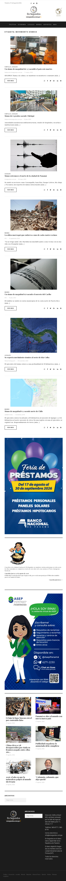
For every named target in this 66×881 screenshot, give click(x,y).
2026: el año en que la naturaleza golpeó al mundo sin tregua (18, 779)
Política (12, 24)
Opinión (44, 874)
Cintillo (8, 66)
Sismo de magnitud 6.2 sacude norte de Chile (24, 411)
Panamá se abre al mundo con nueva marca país (49, 717)
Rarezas (54, 874)
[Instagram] (36, 3)
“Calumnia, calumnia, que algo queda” (47, 778)
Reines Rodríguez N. (10, 361)
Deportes (47, 24)
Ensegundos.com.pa (10, 179)
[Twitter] (33, 3)
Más (55, 24)
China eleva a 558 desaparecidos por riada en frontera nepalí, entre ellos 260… (18, 748)
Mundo (39, 24)
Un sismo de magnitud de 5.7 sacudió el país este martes (28, 69)
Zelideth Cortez (9, 414)
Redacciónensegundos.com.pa (13, 119)
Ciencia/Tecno (36, 874)
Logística (5, 876)
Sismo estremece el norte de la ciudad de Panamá (26, 176)
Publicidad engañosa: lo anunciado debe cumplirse (47, 744)
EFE (6, 238)
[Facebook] (31, 3)
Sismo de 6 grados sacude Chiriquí (19, 116)
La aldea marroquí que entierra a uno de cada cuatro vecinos (31, 235)
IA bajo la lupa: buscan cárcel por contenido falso (19, 719)
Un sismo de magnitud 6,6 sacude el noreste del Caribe (28, 294)
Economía (22, 24)
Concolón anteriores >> (56, 580)
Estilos (49, 874)
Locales (31, 24)
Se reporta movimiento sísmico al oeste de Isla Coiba (27, 357)
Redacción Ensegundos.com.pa (13, 72)
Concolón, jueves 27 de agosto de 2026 (17, 573)
